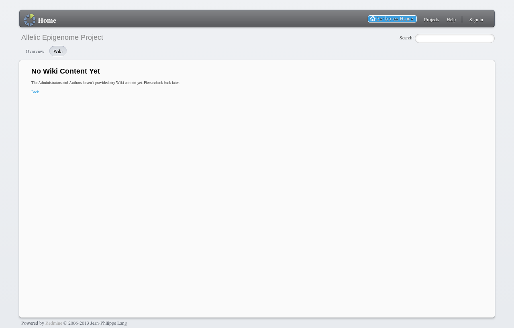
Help (451, 19)
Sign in (476, 19)
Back (35, 91)
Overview (35, 51)
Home (47, 20)
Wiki (58, 51)
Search (406, 37)
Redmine (53, 323)
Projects (431, 19)
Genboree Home (394, 19)
